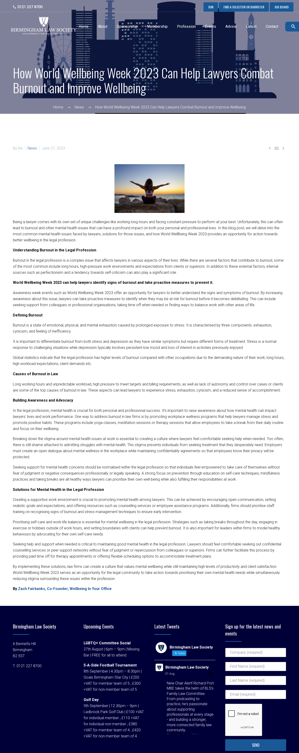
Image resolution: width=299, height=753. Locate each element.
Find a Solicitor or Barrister (244, 6)
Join (210, 6)
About (102, 26)
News (32, 148)
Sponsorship (127, 26)
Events (210, 26)
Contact (272, 26)
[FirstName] (255, 668)
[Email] (255, 696)
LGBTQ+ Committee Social (107, 643)
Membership (157, 26)
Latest (251, 26)
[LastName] (255, 682)
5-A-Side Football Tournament (110, 665)
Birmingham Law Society (187, 667)
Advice (231, 26)
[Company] (255, 654)
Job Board (281, 6)
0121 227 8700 (30, 7)
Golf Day (91, 699)
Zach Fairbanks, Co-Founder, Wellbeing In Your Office (65, 588)
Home (84, 26)
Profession (186, 26)
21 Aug (169, 673)
